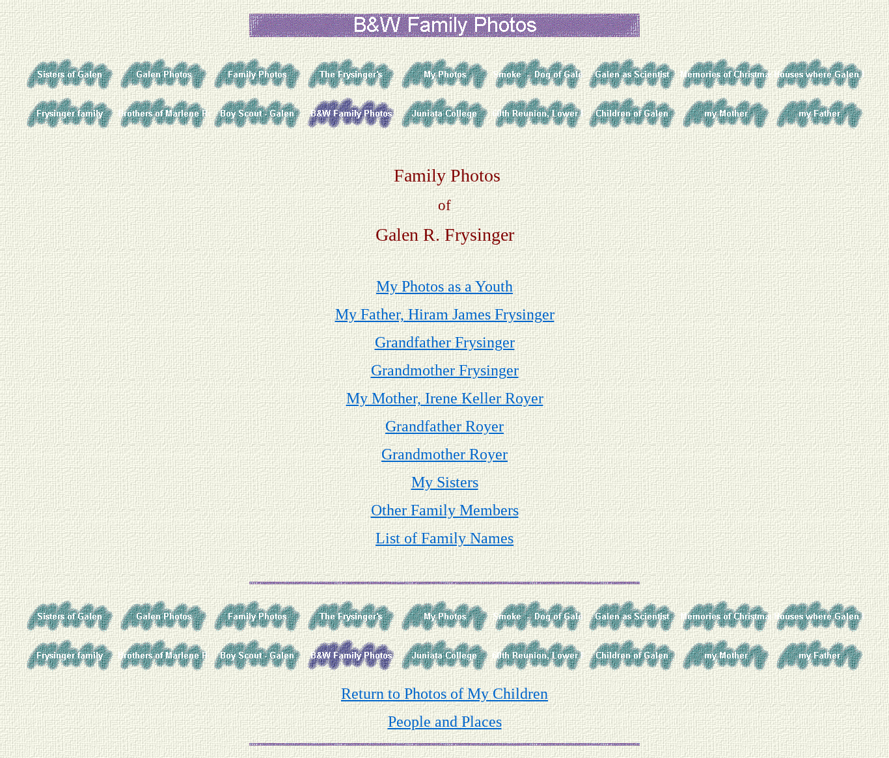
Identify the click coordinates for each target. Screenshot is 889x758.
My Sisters (444, 482)
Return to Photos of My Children (444, 693)
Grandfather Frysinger (445, 342)
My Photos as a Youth (444, 286)
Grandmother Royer (444, 454)
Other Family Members (445, 510)
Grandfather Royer (444, 426)
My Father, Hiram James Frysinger (444, 314)
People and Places (445, 721)
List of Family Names (444, 538)
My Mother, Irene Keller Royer (444, 398)
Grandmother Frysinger (445, 370)
